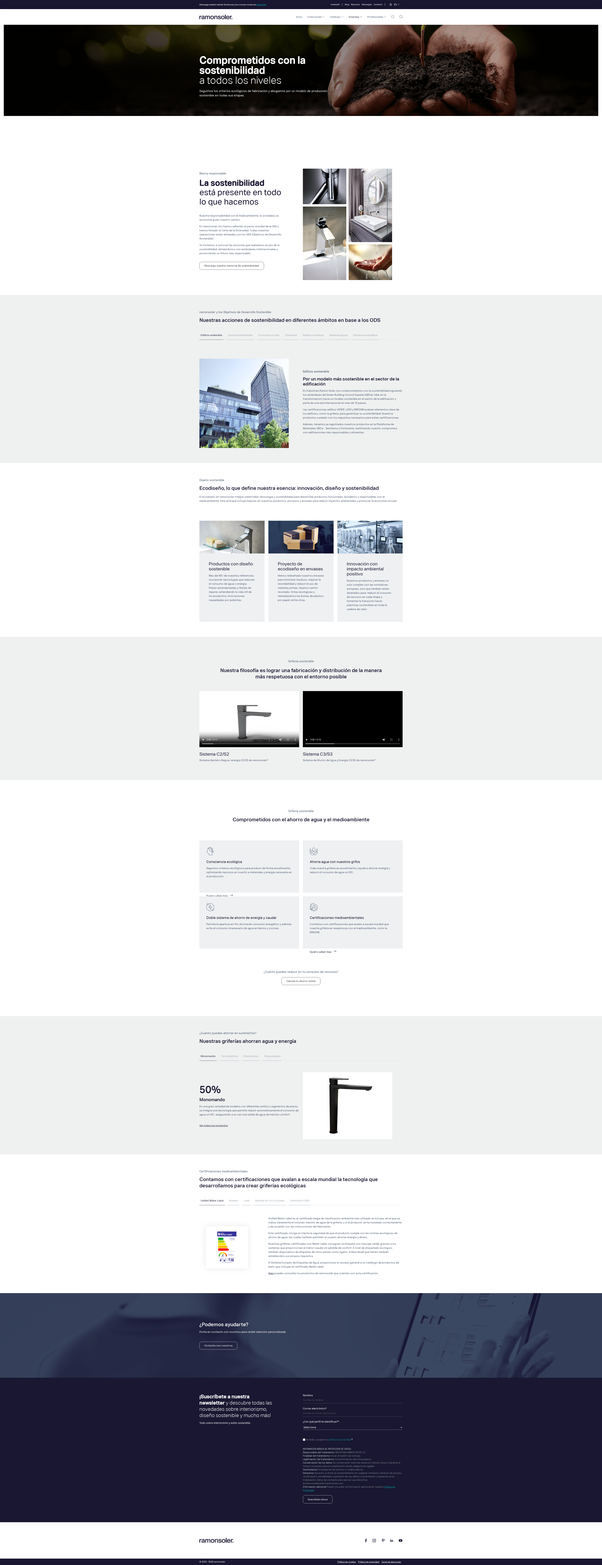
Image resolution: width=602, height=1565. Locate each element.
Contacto (378, 4)
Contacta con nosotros (218, 1345)
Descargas (367, 4)
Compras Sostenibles (240, 335)
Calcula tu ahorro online (301, 981)
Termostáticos (229, 1056)
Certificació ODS (299, 1200)
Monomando (208, 1056)
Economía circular (269, 335)
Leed (247, 1200)
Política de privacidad (368, 1562)
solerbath (335, 4)
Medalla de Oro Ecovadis (269, 1200)
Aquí (271, 1273)
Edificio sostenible (211, 335)
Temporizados (272, 1056)
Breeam (233, 1200)
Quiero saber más (217, 896)
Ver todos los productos (213, 1125)
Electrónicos (251, 1056)
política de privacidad (339, 1440)
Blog (347, 4)
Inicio (299, 16)
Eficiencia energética (365, 335)
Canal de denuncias (391, 1562)
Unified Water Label (212, 1200)
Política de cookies (346, 1562)
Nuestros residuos (313, 335)
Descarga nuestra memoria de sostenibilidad (231, 265)
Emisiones (291, 335)
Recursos (355, 4)
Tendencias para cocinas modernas (232, 4)
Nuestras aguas (339, 335)
